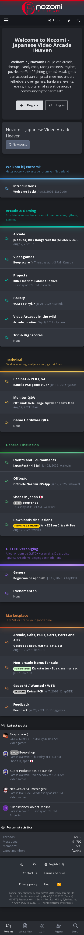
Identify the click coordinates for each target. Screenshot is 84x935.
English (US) (56, 864)
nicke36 (46, 285)
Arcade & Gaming (21, 210)
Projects (20, 275)
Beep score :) (22, 262)
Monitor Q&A (24, 397)
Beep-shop (26, 503)
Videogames (23, 256)
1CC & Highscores (28, 335)
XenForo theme (51, 902)
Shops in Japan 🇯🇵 (28, 497)
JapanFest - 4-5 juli (27, 466)
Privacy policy (28, 884)
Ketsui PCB (28, 691)
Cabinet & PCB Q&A (29, 379)
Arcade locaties (25, 322)
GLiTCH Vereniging (22, 548)
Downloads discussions (32, 519)
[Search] (78, 20)
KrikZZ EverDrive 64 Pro (44, 525)
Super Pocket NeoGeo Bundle (31, 771)
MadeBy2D (48, 896)
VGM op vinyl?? (24, 304)
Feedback (21, 704)
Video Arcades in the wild (34, 316)
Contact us (30, 873)
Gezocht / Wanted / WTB (34, 685)
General (19, 572)
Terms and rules (54, 873)
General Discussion (22, 444)
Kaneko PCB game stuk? (31, 385)
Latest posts (17, 725)
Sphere (60, 322)
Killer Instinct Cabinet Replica (35, 281)
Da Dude (61, 192)
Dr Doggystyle (55, 710)
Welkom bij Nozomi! (23, 166)
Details (68, 896)
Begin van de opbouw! (29, 578)
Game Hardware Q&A (31, 420)
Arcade (19, 234)
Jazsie (72, 385)
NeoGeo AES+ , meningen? (28, 789)
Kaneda (68, 262)
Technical (14, 359)
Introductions (24, 186)
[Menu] (6, 20)
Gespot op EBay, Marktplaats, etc (38, 646)
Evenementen (25, 590)
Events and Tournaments (34, 460)
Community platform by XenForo (42, 893)
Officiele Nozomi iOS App (31, 484)
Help (47, 884)
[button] (22, 864)
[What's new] (69, 20)
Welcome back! (24, 192)
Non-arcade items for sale (35, 662)
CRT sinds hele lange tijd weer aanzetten (43, 403)
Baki (35, 407)
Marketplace (17, 615)
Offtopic (20, 478)
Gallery (19, 298)
